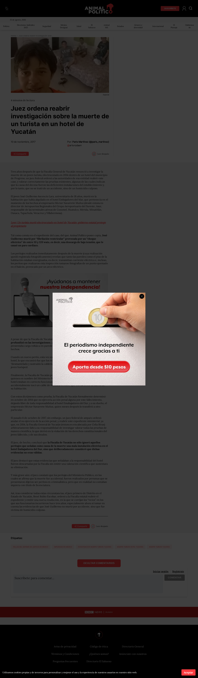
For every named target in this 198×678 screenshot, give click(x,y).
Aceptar (188, 672)
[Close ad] (141, 296)
